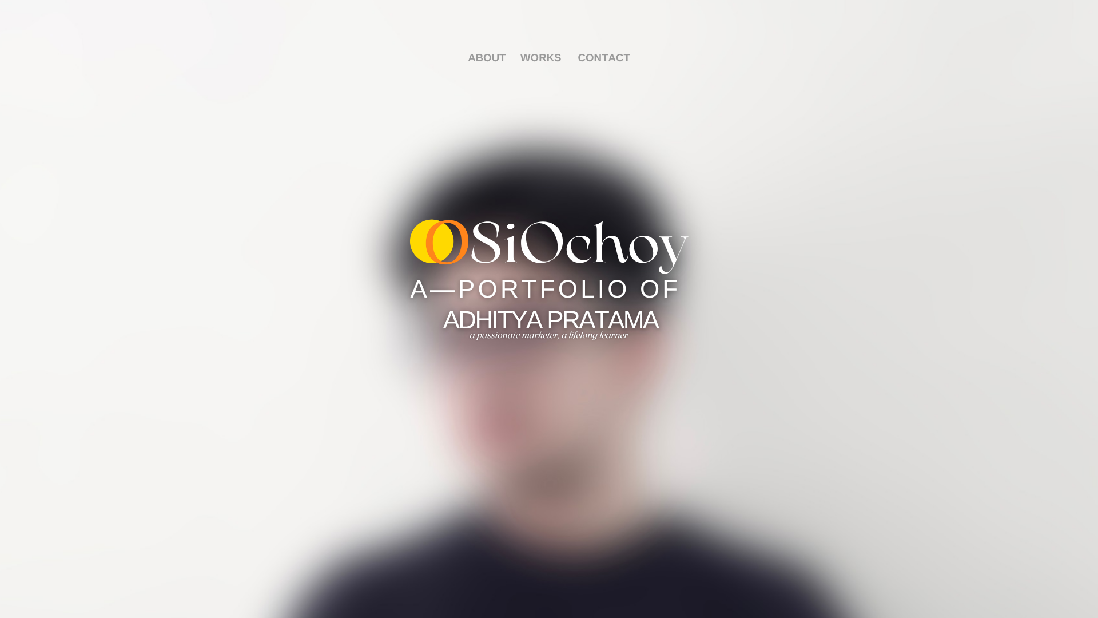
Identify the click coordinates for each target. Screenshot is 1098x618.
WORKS (541, 58)
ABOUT (487, 58)
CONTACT (604, 58)
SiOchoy (578, 247)
